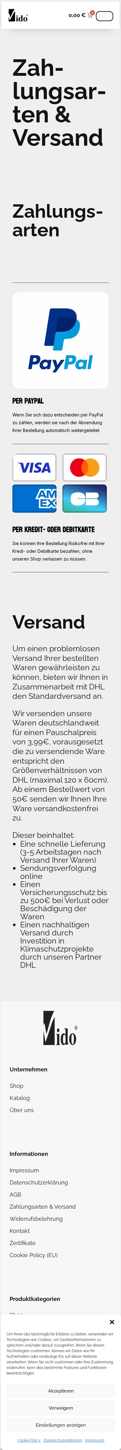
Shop (16, 1086)
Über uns (22, 1110)
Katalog (20, 1098)
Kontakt (20, 1231)
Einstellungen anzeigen (61, 1425)
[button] (112, 1322)
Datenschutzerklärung (63, 1440)
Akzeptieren (61, 1391)
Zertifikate (23, 1243)
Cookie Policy (29, 1440)
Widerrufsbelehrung (36, 1219)
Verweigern (61, 1408)
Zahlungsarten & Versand (43, 1206)
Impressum (94, 1440)
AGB (15, 1194)
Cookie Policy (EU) (34, 1255)
